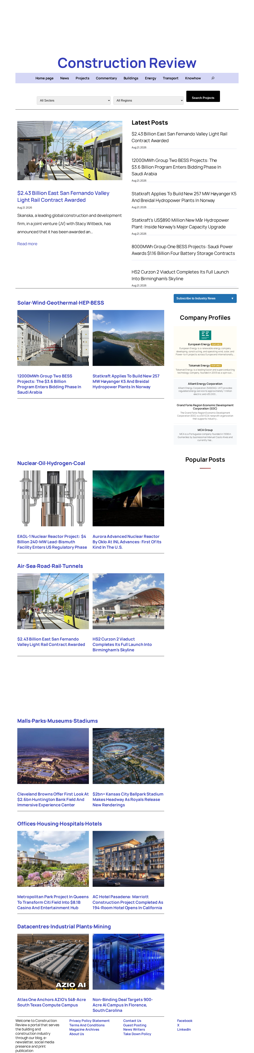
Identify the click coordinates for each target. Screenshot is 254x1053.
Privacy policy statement (89, 1020)
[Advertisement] (127, 26)
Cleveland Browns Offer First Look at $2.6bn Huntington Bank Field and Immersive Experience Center (53, 799)
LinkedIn (184, 1029)
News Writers (134, 1029)
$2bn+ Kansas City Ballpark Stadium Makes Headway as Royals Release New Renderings (128, 799)
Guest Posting (134, 1025)
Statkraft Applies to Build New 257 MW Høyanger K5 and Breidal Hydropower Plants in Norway (184, 196)
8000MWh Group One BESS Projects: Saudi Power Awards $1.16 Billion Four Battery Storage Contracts (183, 249)
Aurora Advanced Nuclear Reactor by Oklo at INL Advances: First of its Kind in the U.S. (127, 542)
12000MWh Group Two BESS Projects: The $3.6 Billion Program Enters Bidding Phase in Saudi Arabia (176, 167)
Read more (27, 243)
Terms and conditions (87, 1025)
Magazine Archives (84, 1029)
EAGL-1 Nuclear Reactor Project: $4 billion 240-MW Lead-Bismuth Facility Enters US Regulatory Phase (52, 542)
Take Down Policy (137, 1034)
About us (76, 1034)
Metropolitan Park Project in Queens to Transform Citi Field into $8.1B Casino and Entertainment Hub (53, 902)
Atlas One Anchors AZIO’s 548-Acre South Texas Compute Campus (51, 1002)
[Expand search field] (213, 78)
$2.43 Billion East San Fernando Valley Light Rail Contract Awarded (63, 196)
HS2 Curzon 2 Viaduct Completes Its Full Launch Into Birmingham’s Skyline (180, 275)
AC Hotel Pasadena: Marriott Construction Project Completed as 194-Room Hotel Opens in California (128, 902)
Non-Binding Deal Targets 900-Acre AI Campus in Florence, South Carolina (123, 1005)
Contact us (132, 1020)
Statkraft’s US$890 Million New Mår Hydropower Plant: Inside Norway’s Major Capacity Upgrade (180, 223)
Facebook (184, 1020)
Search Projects (203, 97)
